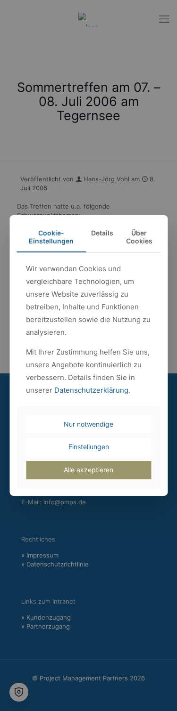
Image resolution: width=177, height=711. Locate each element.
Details (102, 233)
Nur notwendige (88, 424)
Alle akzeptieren (88, 470)
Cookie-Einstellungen (51, 237)
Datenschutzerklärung (91, 390)
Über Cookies (139, 237)
